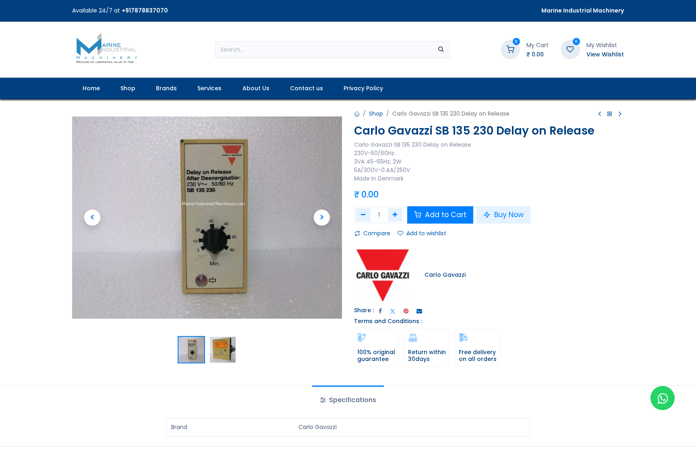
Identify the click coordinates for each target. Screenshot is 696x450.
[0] (510, 49)
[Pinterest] (406, 311)
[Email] (419, 311)
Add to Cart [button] (444, 215)
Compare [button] (376, 233)
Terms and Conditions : (388, 321)
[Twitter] (393, 311)
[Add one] (395, 214)
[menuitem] (91, 88)
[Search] (441, 49)
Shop (376, 114)
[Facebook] (380, 311)
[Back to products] (610, 114)
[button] (92, 217)
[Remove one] (363, 214)
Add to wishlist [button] (426, 233)
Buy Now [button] (508, 215)
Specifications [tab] (351, 399)
